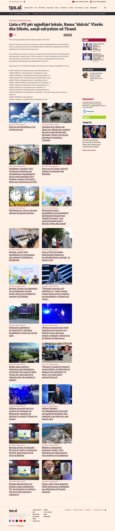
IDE (35, 7)
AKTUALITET (28, 7)
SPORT (71, 7)
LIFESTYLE (63, 7)
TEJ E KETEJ (79, 7)
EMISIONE (93, 7)
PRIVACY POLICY (78, 510)
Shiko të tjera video (89, 150)
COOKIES (88, 510)
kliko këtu (95, 105)
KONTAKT (68, 510)
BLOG (86, 7)
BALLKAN (50, 7)
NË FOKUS (41, 7)
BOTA (57, 7)
